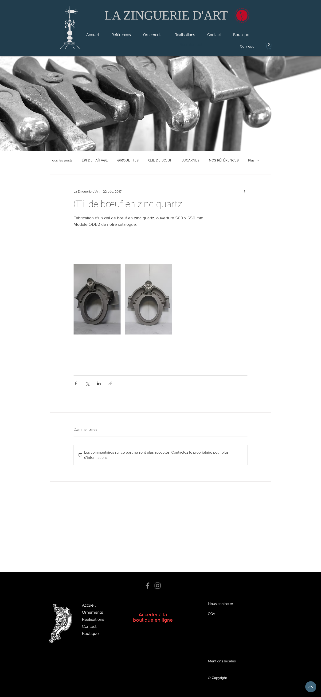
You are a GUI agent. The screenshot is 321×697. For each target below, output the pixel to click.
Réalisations (93, 619)
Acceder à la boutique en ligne (153, 617)
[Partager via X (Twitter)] (87, 383)
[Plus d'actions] (244, 191)
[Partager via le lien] (110, 383)
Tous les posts (61, 160)
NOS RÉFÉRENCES (224, 160)
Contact (89, 626)
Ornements (92, 612)
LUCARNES (190, 160)
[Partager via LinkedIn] (99, 383)
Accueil (89, 605)
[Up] (310, 686)
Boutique (90, 633)
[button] (269, 46)
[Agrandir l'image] (97, 299)
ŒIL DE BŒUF (160, 160)
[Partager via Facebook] (76, 383)
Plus (251, 160)
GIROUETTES (128, 160)
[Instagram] (157, 585)
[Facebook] (148, 585)
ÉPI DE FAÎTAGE (95, 160)
